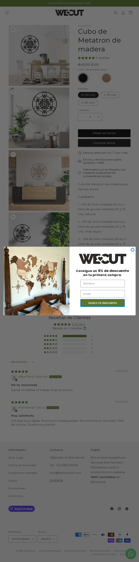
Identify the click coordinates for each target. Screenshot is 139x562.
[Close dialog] (132, 249)
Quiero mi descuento (102, 303)
